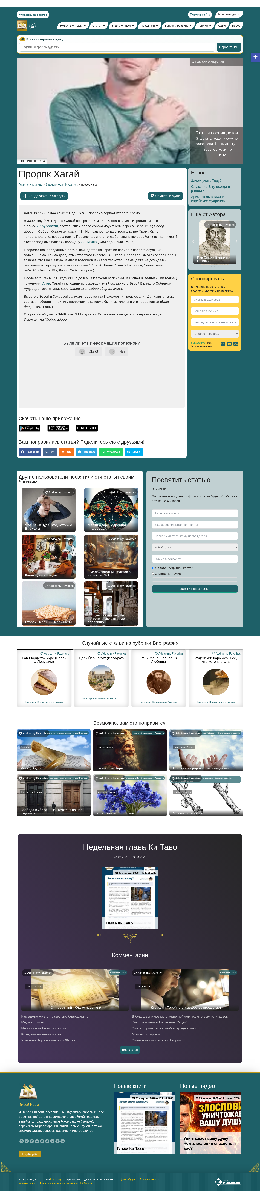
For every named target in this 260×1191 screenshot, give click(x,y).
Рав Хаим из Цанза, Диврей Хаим (216, 660)
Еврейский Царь (110, 768)
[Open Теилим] (210, 26)
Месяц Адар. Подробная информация (107, 526)
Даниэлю (89, 242)
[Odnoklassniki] (57, 1141)
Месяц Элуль (30, 768)
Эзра (45, 283)
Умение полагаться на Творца (156, 1040)
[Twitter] (27, 1141)
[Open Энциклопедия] (133, 26)
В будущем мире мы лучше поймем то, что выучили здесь (180, 1016)
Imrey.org (55, 1179)
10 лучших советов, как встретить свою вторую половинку (106, 618)
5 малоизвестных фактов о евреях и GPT (109, 573)
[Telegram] (42, 1141)
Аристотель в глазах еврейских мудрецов (208, 199)
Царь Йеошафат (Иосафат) (44, 658)
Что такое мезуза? (188, 813)
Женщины (128, 778)
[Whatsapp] (47, 1141)
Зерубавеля (47, 226)
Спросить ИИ (229, 47)
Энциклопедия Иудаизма (61, 184)
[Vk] (52, 1141)
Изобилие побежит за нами (43, 1028)
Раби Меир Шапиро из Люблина (101, 660)
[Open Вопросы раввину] (190, 26)
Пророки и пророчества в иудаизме (201, 768)
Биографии (30, 698)
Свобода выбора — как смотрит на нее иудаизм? (51, 811)
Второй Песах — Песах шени (48, 622)
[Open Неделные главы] (84, 26)
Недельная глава (56, 778)
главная (49, 733)
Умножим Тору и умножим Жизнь (48, 1040)
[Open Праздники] (157, 26)
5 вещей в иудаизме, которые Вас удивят (48, 526)
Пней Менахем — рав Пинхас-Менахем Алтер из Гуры (214, 257)
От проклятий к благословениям (76, 1007)
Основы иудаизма (223, 778)
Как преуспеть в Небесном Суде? (159, 1022)
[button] (255, 57)
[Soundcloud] (62, 1141)
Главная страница (30, 184)
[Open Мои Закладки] (239, 14)
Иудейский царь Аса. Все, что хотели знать (158, 660)
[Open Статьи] (103, 26)
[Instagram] (32, 1141)
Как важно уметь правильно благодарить (54, 1016)
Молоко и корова (146, 1034)
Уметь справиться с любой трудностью (164, 1028)
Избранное (59, 733)
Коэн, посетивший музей (41, 1034)
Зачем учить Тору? (206, 181)
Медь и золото (33, 1022)
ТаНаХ (137, 778)
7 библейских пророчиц (115, 813)
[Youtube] (37, 1141)
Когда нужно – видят (41, 575)
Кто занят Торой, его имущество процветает (186, 1007)
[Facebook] (21, 1141)
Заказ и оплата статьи (194, 588)
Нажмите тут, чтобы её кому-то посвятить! (220, 149)
